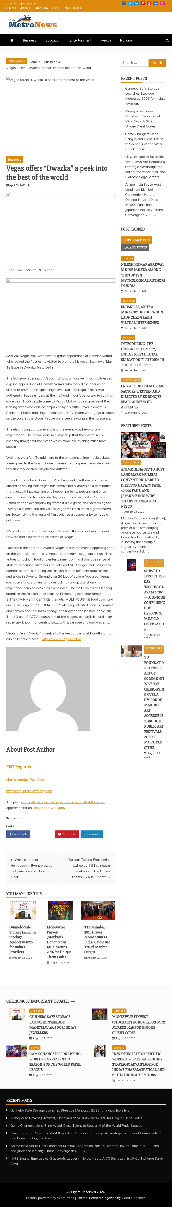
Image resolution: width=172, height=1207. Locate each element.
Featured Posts (136, 425)
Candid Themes (134, 1198)
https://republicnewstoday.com (29, 791)
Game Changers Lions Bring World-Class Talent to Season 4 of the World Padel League (76, 1125)
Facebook (124, 3)
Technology (41, 7)
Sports (35, 1047)
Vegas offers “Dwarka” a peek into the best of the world (63, 802)
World (55, 7)
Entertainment (80, 40)
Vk (155, 3)
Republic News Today (49, 808)
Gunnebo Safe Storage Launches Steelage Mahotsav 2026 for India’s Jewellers (23, 939)
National (126, 40)
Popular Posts (136, 240)
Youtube (149, 3)
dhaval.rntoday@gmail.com (26, 779)
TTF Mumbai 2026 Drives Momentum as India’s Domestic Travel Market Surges (97, 939)
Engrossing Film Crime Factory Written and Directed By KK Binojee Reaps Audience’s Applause (142, 397)
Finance (11, 7)
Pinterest (143, 3)
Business (29, 40)
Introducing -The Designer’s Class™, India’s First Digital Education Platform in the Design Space (142, 354)
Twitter (130, 3)
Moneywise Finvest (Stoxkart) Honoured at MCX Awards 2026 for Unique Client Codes (59, 942)
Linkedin (136, 3)
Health (106, 40)
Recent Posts (135, 247)
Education (53, 40)
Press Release (72, 7)
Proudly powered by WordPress (50, 1198)
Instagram (162, 3)
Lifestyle (25, 7)
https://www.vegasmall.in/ (61, 639)
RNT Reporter (19, 767)
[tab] (136, 240)
